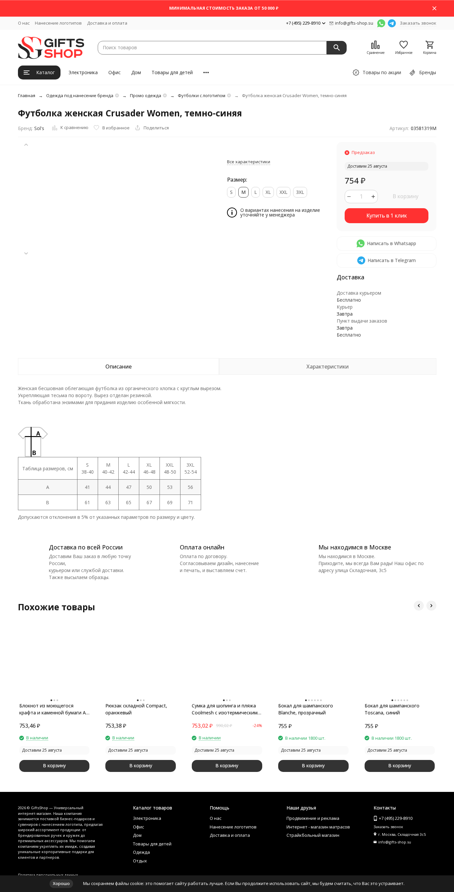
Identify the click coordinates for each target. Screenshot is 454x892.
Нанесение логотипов (58, 23)
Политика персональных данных (48, 874)
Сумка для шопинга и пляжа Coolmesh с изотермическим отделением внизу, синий (225, 709)
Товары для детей (172, 72)
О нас (24, 23)
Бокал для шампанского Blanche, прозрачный (305, 709)
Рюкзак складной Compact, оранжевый (136, 709)
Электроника (83, 72)
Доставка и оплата (107, 23)
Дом (136, 72)
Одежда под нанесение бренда (79, 95)
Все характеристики (248, 162)
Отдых (140, 861)
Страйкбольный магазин (312, 835)
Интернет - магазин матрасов (318, 827)
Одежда (141, 852)
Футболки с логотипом (201, 95)
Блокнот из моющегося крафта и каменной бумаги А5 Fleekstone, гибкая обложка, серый (53, 709)
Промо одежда (145, 95)
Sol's (39, 128)
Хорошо (61, 883)
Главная (26, 95)
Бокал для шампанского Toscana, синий (392, 709)
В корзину (405, 196)
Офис (114, 72)
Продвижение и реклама (312, 818)
